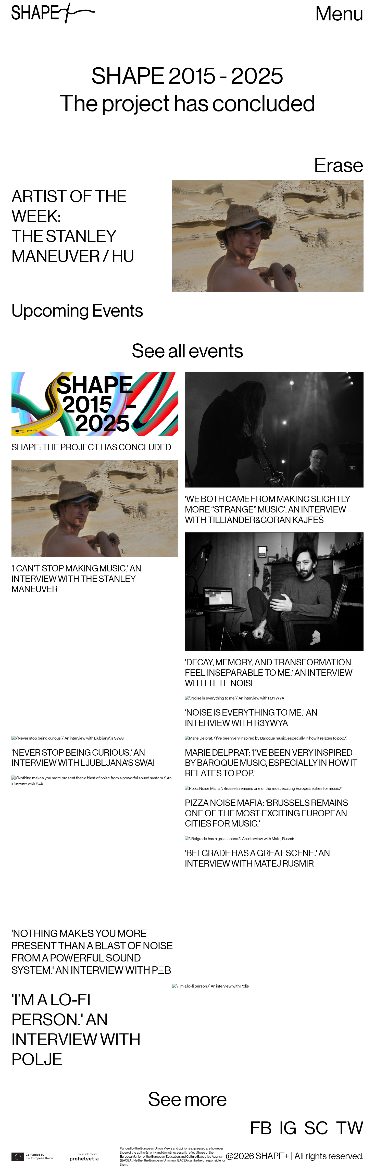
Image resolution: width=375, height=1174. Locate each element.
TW (350, 1129)
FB (261, 1129)
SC (316, 1129)
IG (288, 1129)
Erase (339, 166)
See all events (187, 351)
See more (187, 1100)
